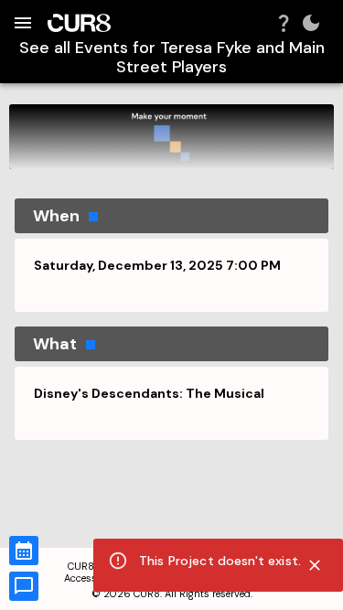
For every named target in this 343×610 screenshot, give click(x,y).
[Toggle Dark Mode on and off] (311, 23)
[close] (314, 565)
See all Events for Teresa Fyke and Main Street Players (172, 57)
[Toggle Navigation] (22, 22)
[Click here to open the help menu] (283, 23)
